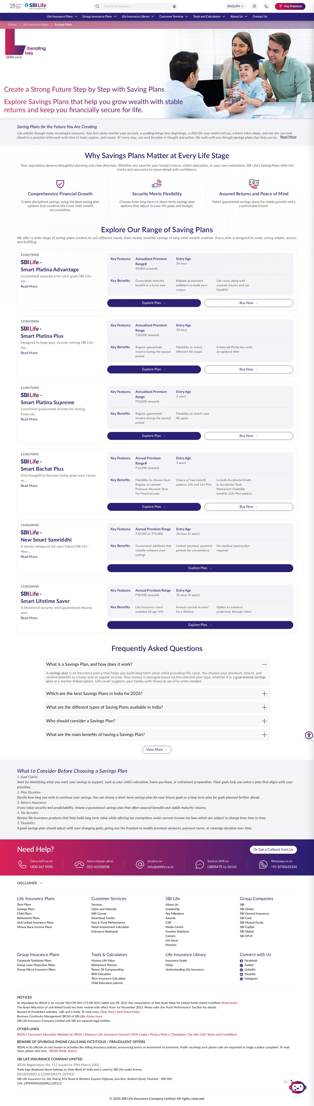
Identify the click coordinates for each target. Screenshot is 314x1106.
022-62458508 (98, 867)
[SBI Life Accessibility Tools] (309, 735)
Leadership (173, 909)
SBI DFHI (246, 936)
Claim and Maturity (104, 909)
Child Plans (24, 913)
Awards (171, 918)
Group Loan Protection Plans (36, 965)
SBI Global (247, 931)
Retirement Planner (104, 965)
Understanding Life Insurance (185, 969)
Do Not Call (196, 1034)
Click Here (107, 1012)
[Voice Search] (174, 6)
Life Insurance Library (136, 16)
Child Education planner (107, 983)
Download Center (103, 918)
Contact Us (260, 16)
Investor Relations (177, 931)
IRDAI (21, 1034)
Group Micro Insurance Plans (36, 969)
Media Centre (174, 927)
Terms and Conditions (222, 1034)
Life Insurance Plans (60, 16)
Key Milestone (175, 913)
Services (96, 904)
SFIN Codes (139, 1034)
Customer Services (171, 16)
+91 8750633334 (284, 867)
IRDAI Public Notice (63, 1051)
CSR (168, 922)
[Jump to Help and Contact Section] (266, 6)
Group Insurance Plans (97, 16)
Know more (229, 1003)
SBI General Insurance (254, 913)
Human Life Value (103, 960)
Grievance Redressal (104, 931)
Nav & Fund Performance (108, 922)
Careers (170, 936)
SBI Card (245, 918)
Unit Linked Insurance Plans (35, 922)
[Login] (254, 6)
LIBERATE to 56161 (222, 867)
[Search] (97, 6)
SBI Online (247, 909)
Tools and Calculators (207, 16)
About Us (236, 16)
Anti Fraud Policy (128, 1012)
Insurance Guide (176, 960)
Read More (288, 137)
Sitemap (90, 1034)
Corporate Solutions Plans (34, 960)
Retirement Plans (28, 918)
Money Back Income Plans (34, 927)
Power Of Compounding (107, 969)
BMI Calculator (101, 974)
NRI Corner (98, 913)
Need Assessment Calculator (110, 927)
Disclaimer (179, 1034)
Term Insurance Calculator (108, 978)
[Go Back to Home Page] (28, 6)
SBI (242, 904)
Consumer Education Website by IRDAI (55, 1034)
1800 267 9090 (41, 867)
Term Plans (24, 904)
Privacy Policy (159, 1034)
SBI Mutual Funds (251, 922)
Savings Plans (26, 909)
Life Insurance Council (113, 1034)
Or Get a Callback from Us (273, 849)
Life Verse (172, 940)
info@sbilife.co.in (160, 867)
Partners (171, 945)
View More (154, 749)
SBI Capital (247, 927)
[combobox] (136, 6)
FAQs (169, 965)
